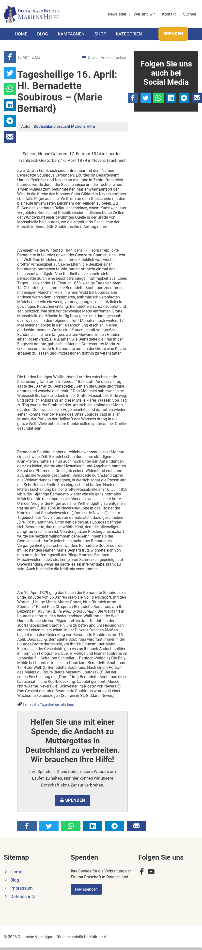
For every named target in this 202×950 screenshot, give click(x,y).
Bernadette (30, 705)
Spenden (173, 33)
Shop (100, 33)
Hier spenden (86, 889)
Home (21, 33)
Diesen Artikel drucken (106, 57)
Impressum (21, 888)
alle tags (67, 705)
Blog (42, 33)
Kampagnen (71, 33)
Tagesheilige (49, 705)
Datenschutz (22, 896)
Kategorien (129, 33)
